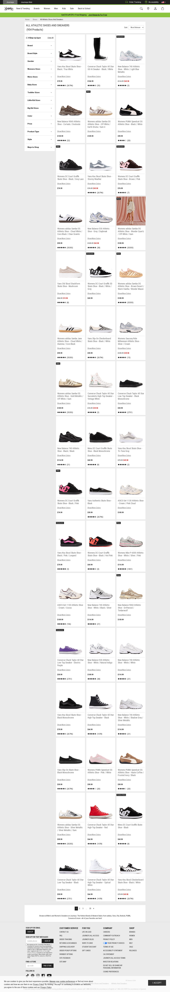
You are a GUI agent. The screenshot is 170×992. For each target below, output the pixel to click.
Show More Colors (63, 76)
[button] (163, 2)
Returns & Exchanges (68, 943)
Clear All (51, 38)
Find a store (31, 962)
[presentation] (23, 9)
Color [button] (30, 116)
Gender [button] (31, 61)
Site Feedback (64, 958)
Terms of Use (108, 947)
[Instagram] (38, 975)
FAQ (60, 936)
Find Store (47, 966)
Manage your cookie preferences (62, 981)
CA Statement (108, 954)
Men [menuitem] (56, 8)
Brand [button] (30, 46)
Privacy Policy (109, 939)
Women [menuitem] (47, 8)
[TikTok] (27, 975)
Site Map (62, 962)
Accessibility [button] (154, 2)
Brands (132, 932)
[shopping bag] (163, 9)
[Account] (156, 8)
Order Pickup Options (68, 951)
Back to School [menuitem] (84, 8)
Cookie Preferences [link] (111, 972)
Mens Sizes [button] (33, 77)
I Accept (157, 983)
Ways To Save (87, 943)
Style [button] (30, 139)
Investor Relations (110, 962)
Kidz (131, 943)
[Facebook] (43, 975)
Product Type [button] (33, 132)
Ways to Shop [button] (33, 147)
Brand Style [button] (32, 53)
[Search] (141, 9)
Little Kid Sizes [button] (34, 100)
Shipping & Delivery (67, 947)
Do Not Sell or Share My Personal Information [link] (112, 966)
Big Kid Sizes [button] (33, 108)
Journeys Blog (88, 939)
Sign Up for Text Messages (37, 937)
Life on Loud (86, 932)
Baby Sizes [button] (32, 85)
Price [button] (30, 124)
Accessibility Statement (112, 951)
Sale (131, 947)
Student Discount (89, 947)
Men (130, 939)
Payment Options (66, 954)
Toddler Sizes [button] (34, 92)
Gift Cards (86, 951)
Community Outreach (111, 936)
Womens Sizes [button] (34, 69)
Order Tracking (135, 2)
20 (90, 908)
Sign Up (30, 932)
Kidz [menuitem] (64, 8)
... (86, 908)
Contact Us (64, 932)
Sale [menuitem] (72, 8)
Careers (106, 932)
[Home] (8, 9)
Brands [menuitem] (37, 8)
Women (132, 936)
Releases (133, 951)
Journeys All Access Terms (114, 958)
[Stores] (148, 9)
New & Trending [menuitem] (22, 8)
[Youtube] (49, 975)
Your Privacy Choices (115, 943)
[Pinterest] (33, 975)
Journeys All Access (90, 936)
